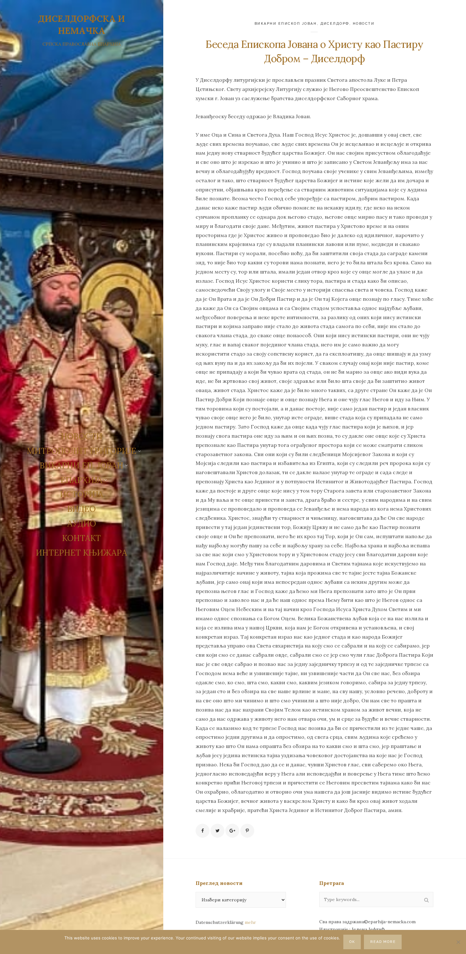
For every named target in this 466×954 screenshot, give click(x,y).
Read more (383, 942)
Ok (352, 942)
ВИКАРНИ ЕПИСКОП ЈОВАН (286, 24)
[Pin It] (247, 831)
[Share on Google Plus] (232, 831)
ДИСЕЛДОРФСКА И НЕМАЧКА (81, 24)
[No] (458, 942)
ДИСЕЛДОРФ (335, 24)
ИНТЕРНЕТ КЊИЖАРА (81, 552)
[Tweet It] (217, 831)
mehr (250, 922)
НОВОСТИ (81, 436)
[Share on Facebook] (203, 831)
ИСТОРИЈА (81, 494)
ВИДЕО (81, 509)
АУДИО (81, 523)
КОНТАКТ (81, 538)
